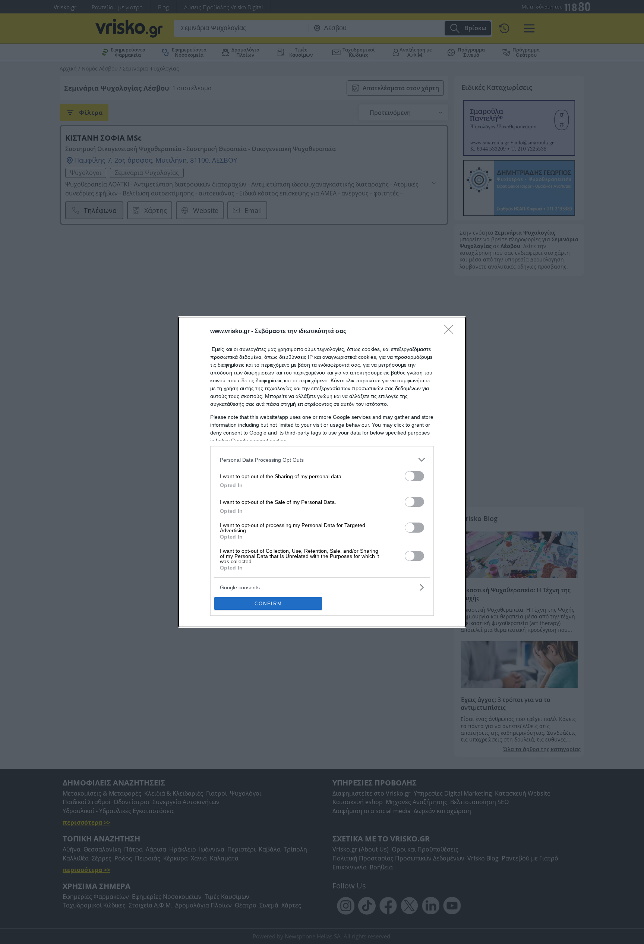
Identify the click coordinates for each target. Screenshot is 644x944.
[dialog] (322, 472)
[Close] (451, 331)
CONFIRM (268, 603)
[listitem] (322, 460)
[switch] (414, 476)
